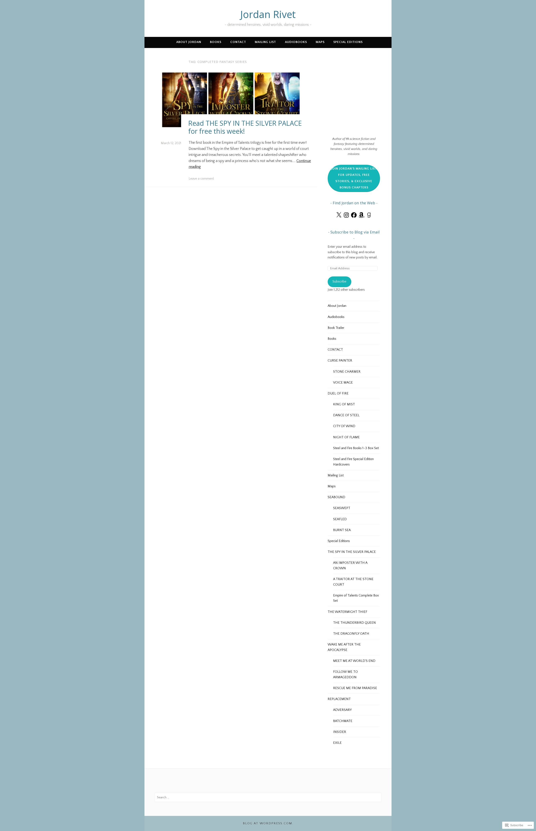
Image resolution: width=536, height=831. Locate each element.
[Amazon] (361, 215)
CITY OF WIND (344, 426)
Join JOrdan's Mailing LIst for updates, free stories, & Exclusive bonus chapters (354, 178)
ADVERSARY (342, 710)
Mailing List (265, 42)
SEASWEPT (341, 508)
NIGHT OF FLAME (346, 437)
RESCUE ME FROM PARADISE (355, 688)
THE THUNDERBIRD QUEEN (354, 623)
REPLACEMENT (339, 699)
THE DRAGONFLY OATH (351, 633)
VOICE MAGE (343, 382)
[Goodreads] (369, 215)
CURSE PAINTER (340, 360)
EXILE (337, 743)
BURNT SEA (342, 530)
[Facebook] (353, 215)
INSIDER (339, 732)
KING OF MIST (344, 404)
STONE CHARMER (347, 371)
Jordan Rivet (268, 14)
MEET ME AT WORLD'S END (354, 661)
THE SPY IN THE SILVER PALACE (352, 552)
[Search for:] (268, 797)
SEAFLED (340, 519)
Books (215, 42)
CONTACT (238, 42)
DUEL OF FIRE (338, 393)
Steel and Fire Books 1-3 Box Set (356, 448)
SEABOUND (336, 497)
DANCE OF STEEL (346, 415)
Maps (320, 42)
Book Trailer (336, 328)
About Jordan (188, 42)
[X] (338, 215)
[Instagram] (346, 215)
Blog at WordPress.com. (268, 823)
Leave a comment (201, 178)
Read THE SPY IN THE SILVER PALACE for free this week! (245, 127)
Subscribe (339, 281)
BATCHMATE (342, 721)
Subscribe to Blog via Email (355, 232)
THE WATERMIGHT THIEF (347, 612)
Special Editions (348, 42)
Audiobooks (296, 42)
